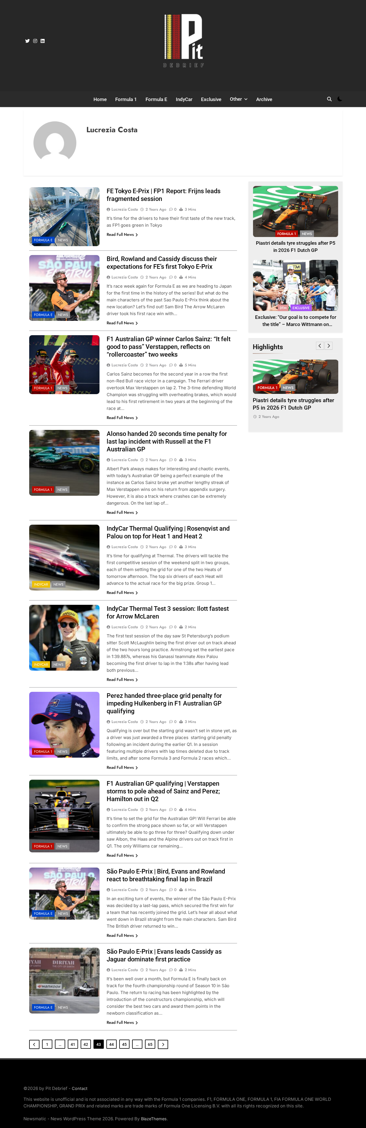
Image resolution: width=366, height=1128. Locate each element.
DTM (283, 308)
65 (150, 1044)
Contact (79, 1088)
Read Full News (120, 234)
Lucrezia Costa (125, 209)
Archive (264, 99)
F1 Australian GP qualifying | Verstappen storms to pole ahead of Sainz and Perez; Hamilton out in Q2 (163, 791)
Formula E (156, 99)
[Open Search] (329, 99)
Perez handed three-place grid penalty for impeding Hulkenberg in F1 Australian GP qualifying (164, 703)
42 (85, 1044)
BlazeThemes (154, 1118)
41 (73, 1044)
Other (236, 99)
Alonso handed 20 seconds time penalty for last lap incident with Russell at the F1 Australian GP (167, 441)
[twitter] (27, 41)
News (63, 240)
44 (111, 1044)
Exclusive (211, 99)
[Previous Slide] (320, 346)
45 (124, 1044)
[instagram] (35, 41)
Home (100, 99)
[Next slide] (329, 346)
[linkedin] (42, 41)
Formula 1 (126, 99)
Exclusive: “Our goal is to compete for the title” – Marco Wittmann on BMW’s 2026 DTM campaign (295, 324)
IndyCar (184, 99)
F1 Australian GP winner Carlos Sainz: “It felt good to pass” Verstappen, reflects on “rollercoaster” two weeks (168, 346)
